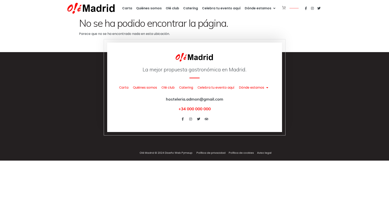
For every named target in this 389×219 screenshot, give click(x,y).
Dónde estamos (258, 8)
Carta (127, 8)
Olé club (172, 8)
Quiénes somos (149, 8)
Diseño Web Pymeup (178, 153)
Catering (190, 8)
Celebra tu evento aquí (221, 8)
